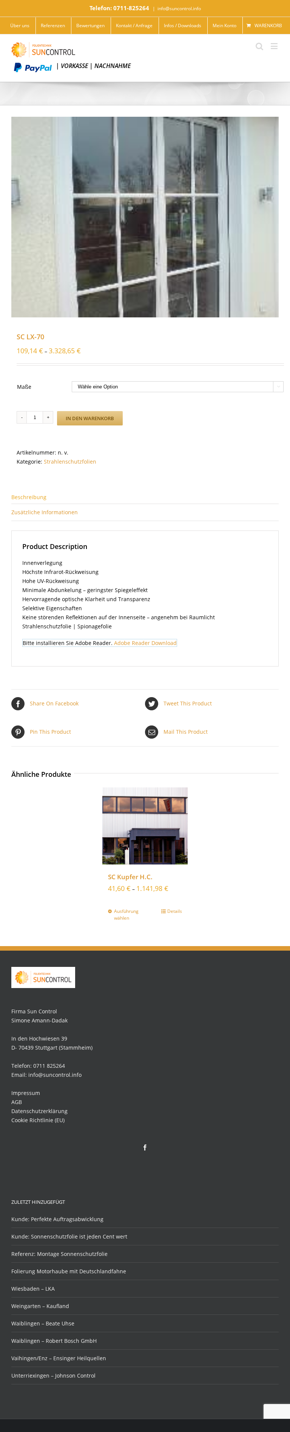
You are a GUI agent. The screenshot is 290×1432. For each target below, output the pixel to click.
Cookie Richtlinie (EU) (38, 1120)
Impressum (25, 1092)
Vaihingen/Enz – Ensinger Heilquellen (58, 1358)
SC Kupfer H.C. (130, 876)
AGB (16, 1102)
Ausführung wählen (126, 914)
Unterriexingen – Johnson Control (53, 1375)
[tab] (145, 496)
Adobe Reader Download (145, 642)
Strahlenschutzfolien (70, 461)
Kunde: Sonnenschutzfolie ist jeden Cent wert (69, 1236)
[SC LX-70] (145, 217)
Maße (24, 386)
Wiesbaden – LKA (33, 1288)
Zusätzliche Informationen (44, 512)
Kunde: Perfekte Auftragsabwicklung (57, 1219)
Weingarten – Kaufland (40, 1306)
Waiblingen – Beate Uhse (42, 1323)
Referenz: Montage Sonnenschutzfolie (59, 1253)
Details (174, 911)
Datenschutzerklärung (39, 1111)
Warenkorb (268, 25)
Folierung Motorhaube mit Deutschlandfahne (68, 1271)
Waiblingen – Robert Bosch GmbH (54, 1340)
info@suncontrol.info (179, 8)
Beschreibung (28, 497)
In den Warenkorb (90, 418)
